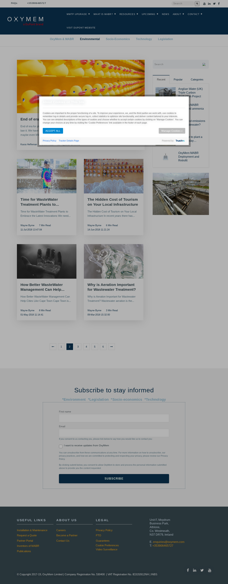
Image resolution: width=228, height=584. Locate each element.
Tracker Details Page (69, 141)
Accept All (52, 130)
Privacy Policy (49, 141)
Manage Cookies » (172, 130)
